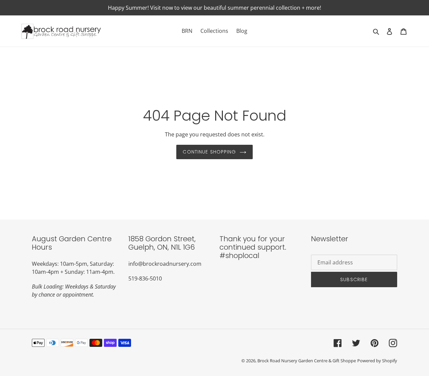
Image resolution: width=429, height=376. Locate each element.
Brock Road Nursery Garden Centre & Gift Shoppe (306, 361)
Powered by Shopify (377, 361)
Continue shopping (209, 151)
